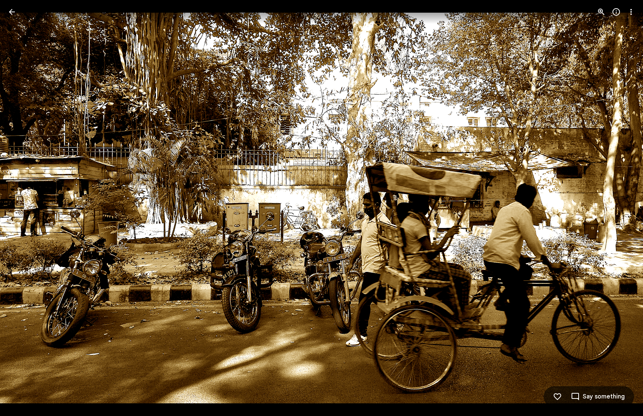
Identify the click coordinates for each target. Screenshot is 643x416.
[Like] (557, 396)
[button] (20, 208)
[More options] (631, 11)
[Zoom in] (601, 11)
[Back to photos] (12, 12)
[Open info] (616, 11)
